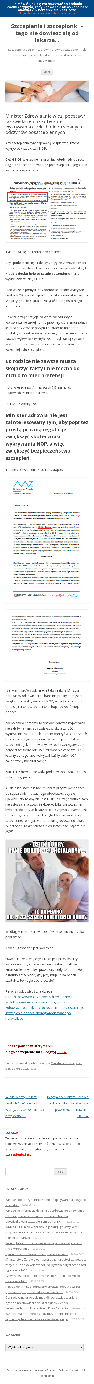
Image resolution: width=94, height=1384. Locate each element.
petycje (10, 1068)
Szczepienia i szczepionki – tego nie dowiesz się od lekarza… (47, 33)
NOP (79, 1063)
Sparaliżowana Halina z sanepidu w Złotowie (36, 1254)
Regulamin (47, 1376)
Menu (47, 71)
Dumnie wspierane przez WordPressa (31, 1370)
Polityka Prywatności (72, 1370)
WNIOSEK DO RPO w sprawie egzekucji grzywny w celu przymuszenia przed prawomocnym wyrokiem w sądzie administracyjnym (43, 1232)
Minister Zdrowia (62, 1063)
